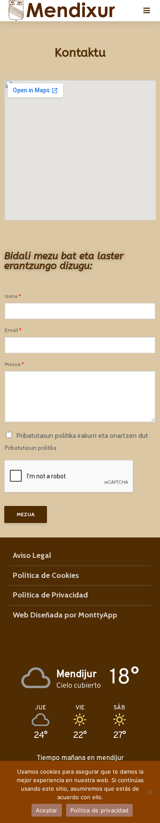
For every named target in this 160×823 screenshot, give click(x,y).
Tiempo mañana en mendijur (80, 757)
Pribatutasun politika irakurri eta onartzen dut (82, 436)
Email (13, 330)
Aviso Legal (32, 555)
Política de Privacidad (50, 595)
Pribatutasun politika (30, 447)
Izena (13, 296)
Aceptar (47, 810)
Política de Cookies (46, 575)
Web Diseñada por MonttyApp (65, 615)
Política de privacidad (99, 810)
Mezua (14, 364)
